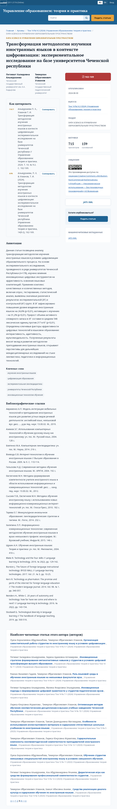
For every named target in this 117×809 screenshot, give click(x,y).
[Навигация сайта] (3, 3)
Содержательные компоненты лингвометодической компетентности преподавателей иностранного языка (55, 741)
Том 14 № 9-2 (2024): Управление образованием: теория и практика (59, 30)
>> (25, 800)
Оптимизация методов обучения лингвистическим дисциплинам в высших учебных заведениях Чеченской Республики (57, 707)
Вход (112, 2)
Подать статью (102, 17)
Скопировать (48, 109)
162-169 (89, 76)
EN (105, 2)
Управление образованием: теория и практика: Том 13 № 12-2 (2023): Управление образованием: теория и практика (56, 778)
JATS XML (88, 202)
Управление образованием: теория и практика (45, 11)
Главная (10, 30)
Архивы (20, 30)
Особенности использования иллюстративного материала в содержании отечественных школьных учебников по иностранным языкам (57, 724)
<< (11, 800)
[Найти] (86, 18)
